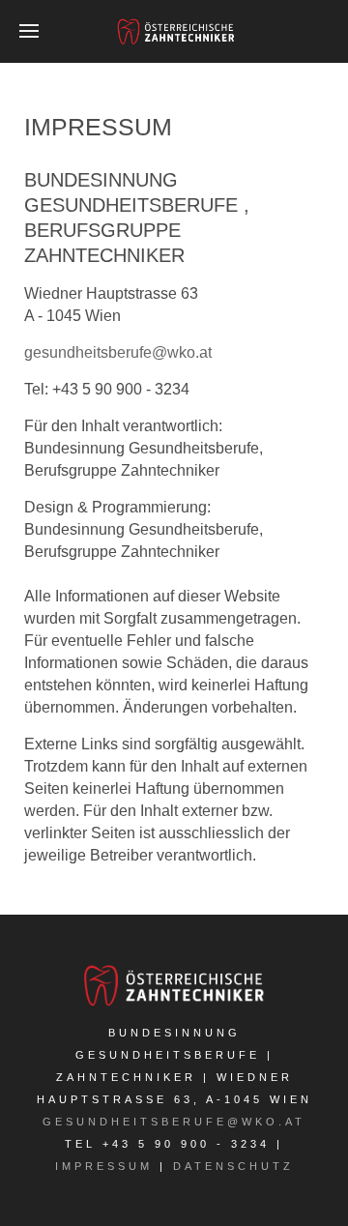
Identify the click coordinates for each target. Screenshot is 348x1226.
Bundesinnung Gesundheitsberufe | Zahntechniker (165, 1055)
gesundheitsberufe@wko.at (118, 352)
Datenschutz (233, 1166)
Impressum (104, 1166)
